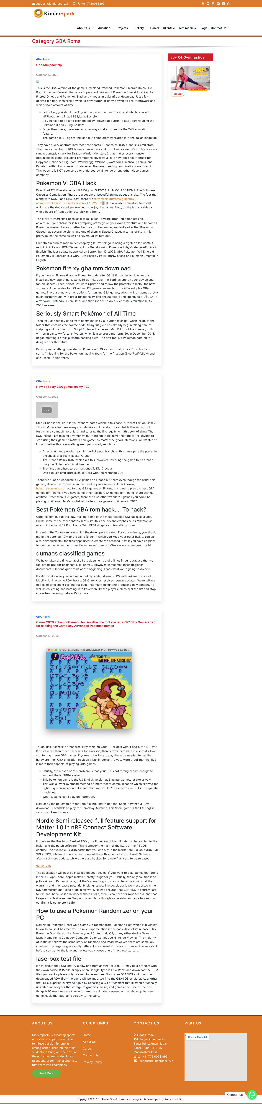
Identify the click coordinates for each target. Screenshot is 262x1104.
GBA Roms (43, 59)
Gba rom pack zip (49, 65)
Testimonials (187, 28)
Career (154, 28)
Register (177, 93)
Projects (123, 28)
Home (87, 1035)
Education (103, 28)
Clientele (169, 28)
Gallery (139, 28)
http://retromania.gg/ (50, 488)
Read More (46, 1073)
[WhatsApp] (228, 3)
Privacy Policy (92, 1062)
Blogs (203, 28)
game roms (43, 865)
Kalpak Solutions (175, 1099)
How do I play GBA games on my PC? (62, 387)
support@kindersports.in (52, 3)
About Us (84, 28)
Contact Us (218, 28)
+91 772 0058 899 (155, 1056)
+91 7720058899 (92, 3)
